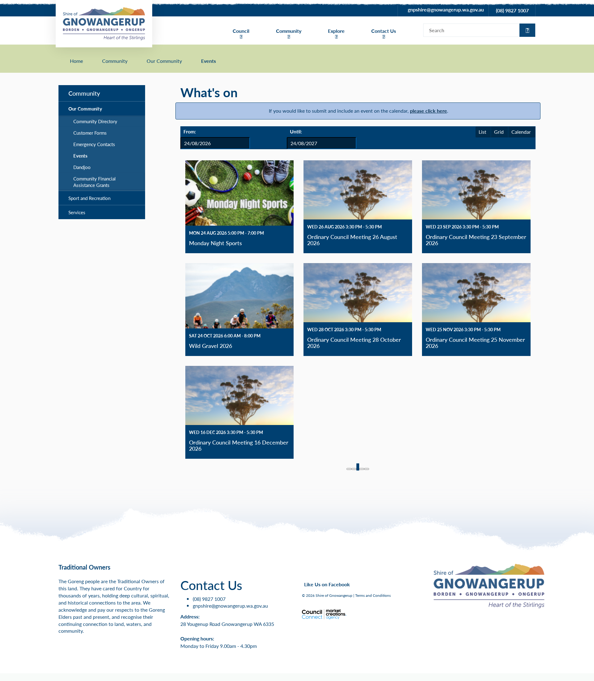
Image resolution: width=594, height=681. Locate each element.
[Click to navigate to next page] (361, 469)
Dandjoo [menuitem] (82, 167)
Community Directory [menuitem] (95, 121)
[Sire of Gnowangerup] (104, 23)
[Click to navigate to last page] (366, 469)
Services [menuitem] (76, 212)
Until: (296, 131)
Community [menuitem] (84, 93)
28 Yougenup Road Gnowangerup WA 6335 (227, 623)
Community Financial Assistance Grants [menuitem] (94, 181)
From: (189, 131)
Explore (336, 30)
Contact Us (383, 30)
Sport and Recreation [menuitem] (89, 198)
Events (208, 61)
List (482, 131)
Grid (499, 131)
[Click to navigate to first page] (348, 469)
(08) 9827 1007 (512, 10)
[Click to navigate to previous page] (353, 469)
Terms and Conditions (373, 595)
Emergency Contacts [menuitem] (94, 144)
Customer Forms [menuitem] (90, 132)
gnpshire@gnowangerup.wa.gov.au (446, 9)
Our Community (164, 61)
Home (76, 61)
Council (241, 30)
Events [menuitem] (80, 155)
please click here (428, 110)
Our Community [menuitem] (85, 108)
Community (288, 30)
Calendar (521, 131)
